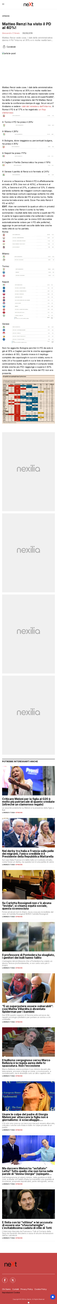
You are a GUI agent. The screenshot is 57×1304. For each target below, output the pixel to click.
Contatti (15, 1289)
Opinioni (5, 16)
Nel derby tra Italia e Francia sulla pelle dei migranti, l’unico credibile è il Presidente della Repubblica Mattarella (28, 854)
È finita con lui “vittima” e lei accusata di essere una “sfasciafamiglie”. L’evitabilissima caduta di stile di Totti (27, 1225)
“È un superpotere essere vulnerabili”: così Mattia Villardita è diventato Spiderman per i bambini (27, 1009)
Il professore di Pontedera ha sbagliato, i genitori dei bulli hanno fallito (28, 956)
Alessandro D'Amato (11, 33)
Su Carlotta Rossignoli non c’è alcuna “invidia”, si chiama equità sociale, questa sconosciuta (26, 906)
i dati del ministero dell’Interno (35, 106)
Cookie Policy (40, 1289)
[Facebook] (3, 1279)
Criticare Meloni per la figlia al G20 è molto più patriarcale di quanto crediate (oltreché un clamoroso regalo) (28, 802)
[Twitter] (11, 1279)
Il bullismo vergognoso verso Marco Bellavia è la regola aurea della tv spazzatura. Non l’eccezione (26, 1063)
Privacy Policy (27, 1289)
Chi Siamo (6, 1289)
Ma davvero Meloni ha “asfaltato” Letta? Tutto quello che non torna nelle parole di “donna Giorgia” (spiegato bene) (27, 1171)
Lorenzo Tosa (8, 812)
